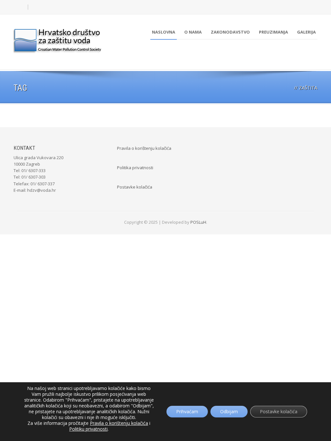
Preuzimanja (273, 32)
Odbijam (229, 411)
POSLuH (198, 222)
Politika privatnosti (135, 167)
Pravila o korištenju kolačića (144, 148)
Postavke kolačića (134, 187)
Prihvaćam (187, 411)
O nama (193, 32)
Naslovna (163, 32)
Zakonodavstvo (230, 32)
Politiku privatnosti (88, 429)
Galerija (306, 32)
